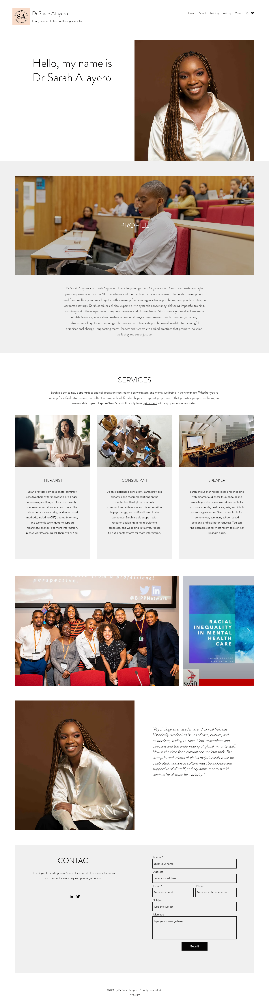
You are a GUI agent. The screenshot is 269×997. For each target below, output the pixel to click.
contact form (126, 533)
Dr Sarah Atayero (50, 13)
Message (158, 914)
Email (156, 886)
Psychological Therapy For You (59, 533)
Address (158, 871)
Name (157, 857)
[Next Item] (248, 631)
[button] (238, 13)
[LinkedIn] (247, 13)
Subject (157, 900)
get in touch (150, 403)
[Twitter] (252, 13)
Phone (200, 886)
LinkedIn (213, 533)
